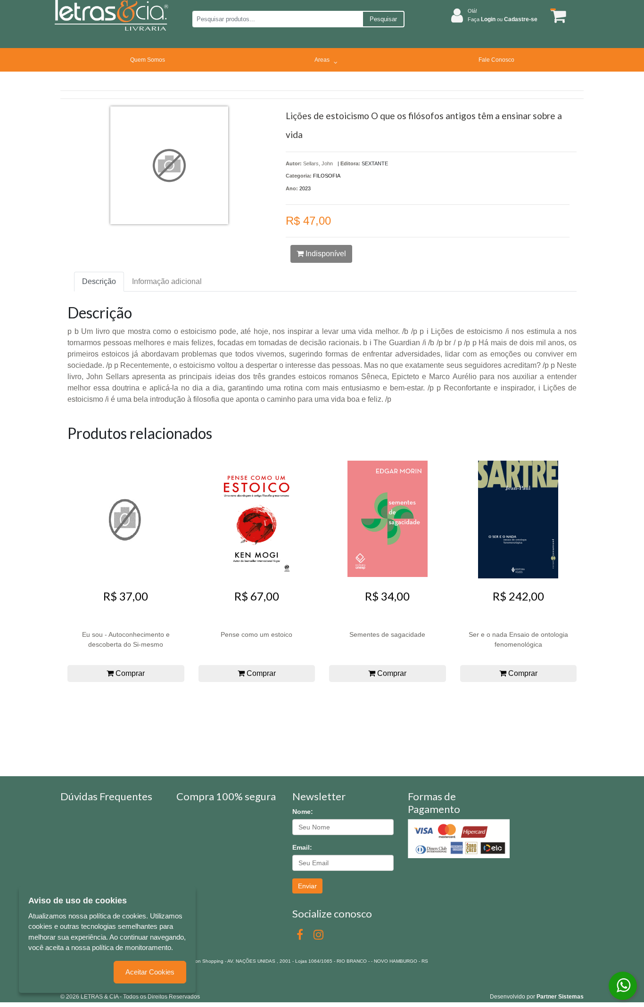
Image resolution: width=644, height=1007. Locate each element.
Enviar (307, 886)
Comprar (129, 673)
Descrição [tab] (99, 281)
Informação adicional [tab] (167, 281)
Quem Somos (147, 60)
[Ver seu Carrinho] (556, 16)
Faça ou (502, 19)
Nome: (302, 811)
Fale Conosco (496, 60)
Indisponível (325, 254)
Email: (302, 847)
